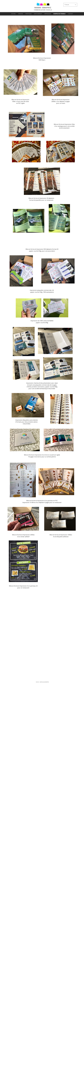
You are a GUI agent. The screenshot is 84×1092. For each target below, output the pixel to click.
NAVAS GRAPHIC (43, 8)
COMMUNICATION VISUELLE (43, 10)
